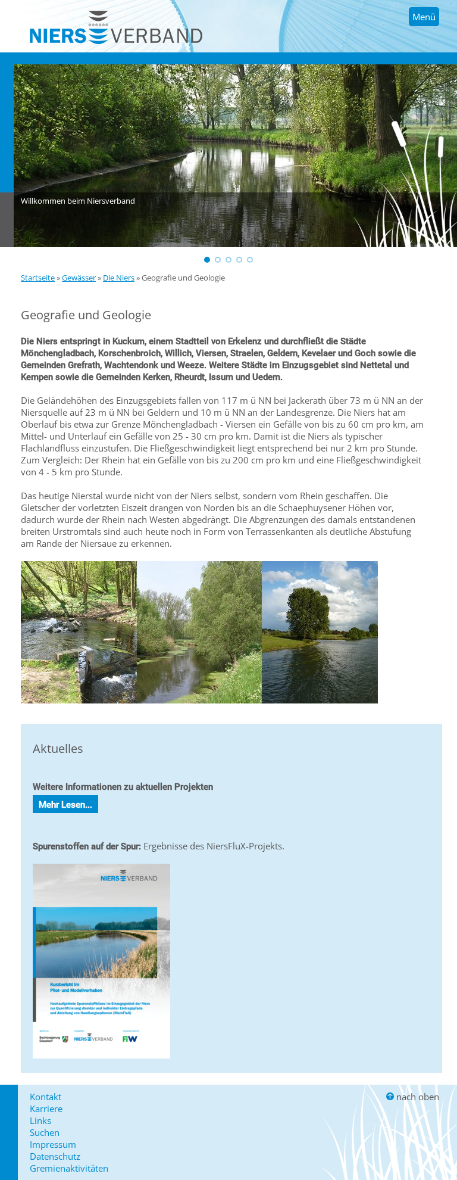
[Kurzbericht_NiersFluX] (101, 1061)
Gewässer (79, 277)
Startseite (38, 277)
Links (40, 1120)
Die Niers (118, 277)
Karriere (46, 1108)
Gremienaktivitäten (69, 1168)
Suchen (45, 1132)
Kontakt (45, 1097)
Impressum (53, 1144)
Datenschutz (55, 1156)
